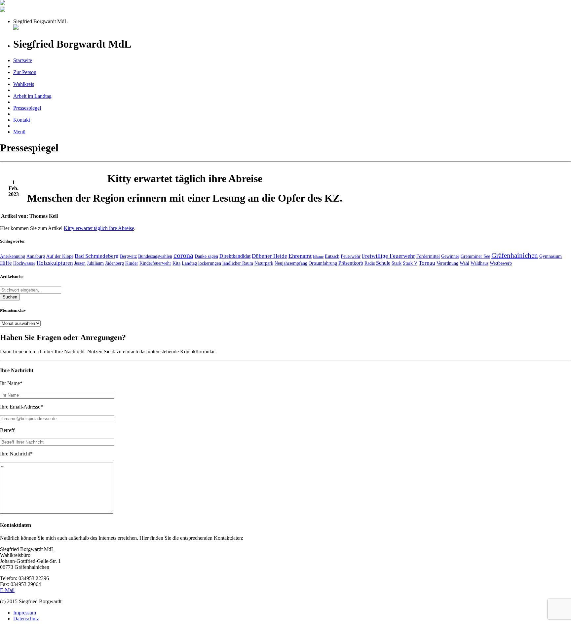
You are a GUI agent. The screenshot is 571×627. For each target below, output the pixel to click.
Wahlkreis (23, 84)
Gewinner (450, 256)
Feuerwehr (351, 256)
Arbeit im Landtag (32, 96)
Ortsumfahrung (323, 263)
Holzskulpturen (55, 263)
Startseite (22, 60)
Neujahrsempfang (291, 263)
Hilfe (6, 263)
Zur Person (24, 72)
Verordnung (447, 263)
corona (183, 255)
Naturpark (263, 263)
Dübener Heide (269, 256)
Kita (176, 263)
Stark (396, 263)
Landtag (189, 263)
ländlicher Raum (237, 263)
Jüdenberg (114, 263)
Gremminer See (475, 256)
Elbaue (318, 256)
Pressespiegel (27, 108)
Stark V (410, 263)
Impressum (24, 612)
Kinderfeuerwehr (155, 263)
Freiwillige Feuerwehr (388, 256)
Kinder (131, 263)
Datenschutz (26, 618)
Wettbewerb (501, 263)
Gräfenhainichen (514, 255)
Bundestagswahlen (155, 256)
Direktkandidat (234, 256)
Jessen (80, 263)
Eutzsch (332, 256)
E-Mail (7, 590)
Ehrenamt (300, 256)
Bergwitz (128, 256)
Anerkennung (12, 256)
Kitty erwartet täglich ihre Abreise (99, 228)
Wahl (464, 263)
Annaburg (35, 256)
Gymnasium (550, 256)
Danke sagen (206, 256)
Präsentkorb (350, 263)
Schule (383, 263)
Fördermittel (428, 256)
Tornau (427, 263)
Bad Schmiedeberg (97, 256)
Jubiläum (95, 263)
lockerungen (209, 263)
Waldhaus (479, 263)
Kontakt (21, 120)
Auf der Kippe (59, 256)
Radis (369, 263)
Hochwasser (24, 263)
